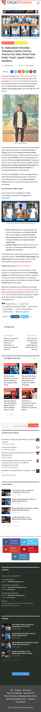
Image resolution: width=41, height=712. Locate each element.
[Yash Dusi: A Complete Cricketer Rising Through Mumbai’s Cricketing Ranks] (29, 393)
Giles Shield (14, 81)
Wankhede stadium (22, 312)
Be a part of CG (29, 693)
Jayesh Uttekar (8, 309)
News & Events (7, 43)
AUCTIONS (33, 425)
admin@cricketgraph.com (16, 595)
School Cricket (21, 43)
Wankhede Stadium (23, 266)
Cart (11, 690)
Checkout (18, 690)
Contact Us (31, 699)
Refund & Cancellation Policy (16, 699)
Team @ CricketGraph (14, 693)
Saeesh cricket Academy (23, 309)
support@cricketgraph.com (17, 587)
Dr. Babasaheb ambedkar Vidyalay (14, 306)
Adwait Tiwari (23, 304)
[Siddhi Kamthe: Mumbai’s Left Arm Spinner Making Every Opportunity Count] (11, 368)
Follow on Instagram (22, 674)
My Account (27, 690)
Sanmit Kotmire (8, 312)
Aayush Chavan (12, 304)
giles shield (32, 306)
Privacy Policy (20, 702)
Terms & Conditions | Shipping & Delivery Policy (20, 696)
